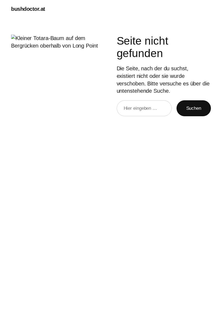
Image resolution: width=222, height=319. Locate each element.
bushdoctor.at (28, 9)
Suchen (193, 108)
